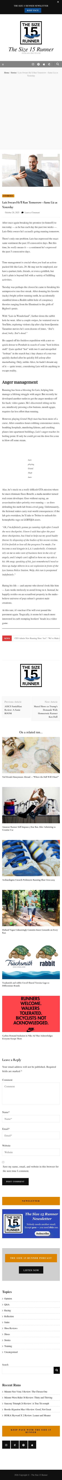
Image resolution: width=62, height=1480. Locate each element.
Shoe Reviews (10, 1328)
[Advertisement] (31, 113)
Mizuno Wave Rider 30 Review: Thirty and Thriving (28, 1397)
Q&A (7, 1304)
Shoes (7, 1334)
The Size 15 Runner (31, 49)
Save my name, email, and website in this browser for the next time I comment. (31, 1169)
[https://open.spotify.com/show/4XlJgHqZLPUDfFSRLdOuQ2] (23, 1445)
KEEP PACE (33, 10)
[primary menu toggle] (3, 65)
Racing (7, 1310)
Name (6, 1112)
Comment (7, 1079)
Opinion (8, 1298)
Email (6, 1128)
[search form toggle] (57, 64)
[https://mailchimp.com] (15, 1445)
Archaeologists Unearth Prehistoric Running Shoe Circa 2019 (28, 880)
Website (6, 1145)
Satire (7, 1322)
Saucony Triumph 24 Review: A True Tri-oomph (26, 1403)
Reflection (9, 1316)
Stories (8, 196)
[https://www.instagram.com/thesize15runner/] (6, 1445)
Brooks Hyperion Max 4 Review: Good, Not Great (27, 1409)
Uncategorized (11, 1351)
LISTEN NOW (31, 1270)
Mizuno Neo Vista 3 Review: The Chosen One (25, 1391)
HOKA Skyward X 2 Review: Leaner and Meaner (27, 1415)
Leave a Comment (32, 212)
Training (8, 1345)
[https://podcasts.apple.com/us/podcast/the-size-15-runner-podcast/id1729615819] (32, 1445)
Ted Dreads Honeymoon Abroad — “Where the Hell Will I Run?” (30, 777)
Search (5, 1364)
